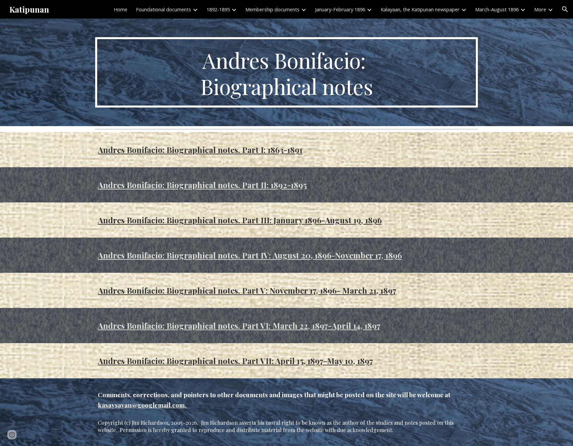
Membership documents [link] (272, 9)
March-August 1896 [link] (497, 9)
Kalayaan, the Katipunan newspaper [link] (420, 9)
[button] (565, 9)
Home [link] (120, 9)
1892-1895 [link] (218, 9)
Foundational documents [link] (163, 9)
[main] (286, 72)
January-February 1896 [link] (340, 9)
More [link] (540, 9)
